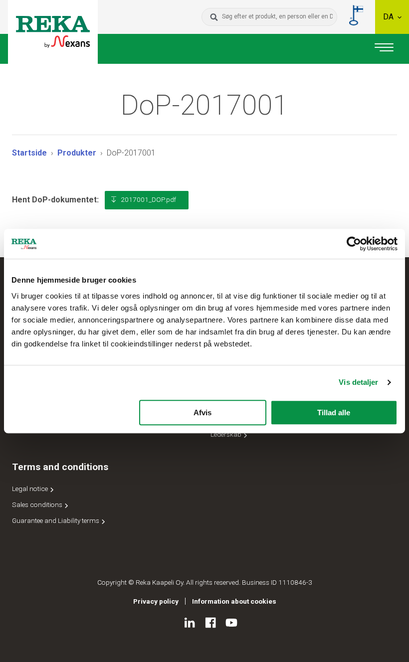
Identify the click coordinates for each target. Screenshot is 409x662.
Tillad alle (333, 412)
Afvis (202, 412)
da (389, 16)
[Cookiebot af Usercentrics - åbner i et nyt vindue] (354, 243)
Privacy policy (156, 601)
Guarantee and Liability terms (56, 520)
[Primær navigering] (384, 49)
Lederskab (226, 434)
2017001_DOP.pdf (148, 199)
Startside (29, 153)
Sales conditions (38, 504)
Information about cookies (234, 601)
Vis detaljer (358, 382)
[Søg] (214, 16)
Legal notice (30, 489)
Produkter (76, 153)
